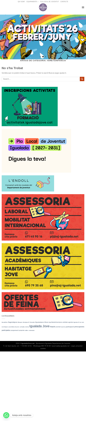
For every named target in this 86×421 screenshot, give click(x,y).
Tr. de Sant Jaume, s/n (11, 346)
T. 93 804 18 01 (26, 346)
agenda (70, 322)
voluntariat (31, 330)
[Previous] (5, 37)
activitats (65, 322)
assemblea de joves (13, 326)
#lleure (46, 322)
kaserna (63, 326)
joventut (58, 327)
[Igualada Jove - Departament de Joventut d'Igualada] (43, 7)
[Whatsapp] (6, 415)
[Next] (81, 37)
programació (15, 330)
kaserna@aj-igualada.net (60, 346)
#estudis (32, 322)
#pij (50, 322)
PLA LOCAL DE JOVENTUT (49, 1)
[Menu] (83, 7)
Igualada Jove (39, 326)
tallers (26, 330)
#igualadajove (39, 322)
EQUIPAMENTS (32, 1)
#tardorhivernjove (56, 322)
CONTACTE (64, 1)
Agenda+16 (76, 322)
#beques (20, 322)
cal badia (22, 326)
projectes (22, 330)
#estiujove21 (26, 322)
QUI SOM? (21, 1)
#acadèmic (5, 322)
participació (70, 327)
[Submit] (82, 79)
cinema (27, 326)
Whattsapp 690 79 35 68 (42, 346)
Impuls (52, 327)
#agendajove (12, 322)
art (80, 322)
